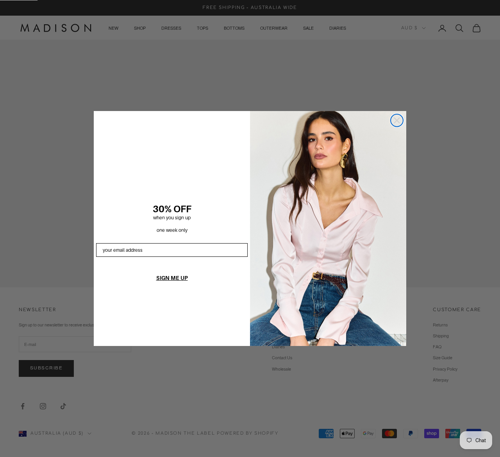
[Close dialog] (397, 120)
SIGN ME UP (172, 278)
